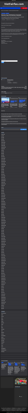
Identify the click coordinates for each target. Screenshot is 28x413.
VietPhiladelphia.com (9, 408)
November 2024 (3, 161)
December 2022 (3, 198)
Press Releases (3, 335)
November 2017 (3, 279)
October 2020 (3, 223)
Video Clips (2, 351)
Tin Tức (2, 343)
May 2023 (2, 190)
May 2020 (2, 231)
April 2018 (2, 271)
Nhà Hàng (2, 329)
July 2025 (2, 150)
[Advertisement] (14, 51)
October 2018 (3, 262)
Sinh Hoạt (2, 340)
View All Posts (15, 82)
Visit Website (9, 82)
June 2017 (2, 287)
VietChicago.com (4, 408)
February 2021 (3, 217)
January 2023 (3, 196)
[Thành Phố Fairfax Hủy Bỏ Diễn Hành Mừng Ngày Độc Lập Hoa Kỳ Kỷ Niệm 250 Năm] (5, 100)
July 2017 (2, 286)
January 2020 (3, 238)
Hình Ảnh (2, 322)
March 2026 (2, 140)
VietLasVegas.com (13, 410)
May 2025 (2, 153)
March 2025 (2, 156)
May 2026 (2, 139)
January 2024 (3, 177)
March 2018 (2, 273)
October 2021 (3, 206)
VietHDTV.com (23, 409)
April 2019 (2, 252)
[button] (1, 8)
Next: (20, 87)
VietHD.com (17, 410)
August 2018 (3, 265)
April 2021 (2, 214)
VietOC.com (24, 410)
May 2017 (2, 289)
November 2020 (3, 222)
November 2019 (3, 241)
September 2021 (3, 207)
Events (2, 319)
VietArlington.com (19, 408)
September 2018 (3, 263)
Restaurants (3, 338)
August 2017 (3, 284)
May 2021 (2, 212)
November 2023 (3, 180)
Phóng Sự (2, 332)
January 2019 (3, 257)
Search (2, 127)
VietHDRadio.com (4, 410)
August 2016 (3, 303)
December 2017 (3, 278)
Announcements (3, 13)
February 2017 (3, 294)
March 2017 (2, 292)
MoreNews (16, 412)
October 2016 (3, 300)
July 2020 (2, 228)
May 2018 (2, 270)
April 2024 (2, 172)
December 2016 (3, 297)
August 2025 (3, 148)
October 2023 (3, 182)
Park (2, 330)
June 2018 (2, 268)
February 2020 (3, 236)
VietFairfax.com (14, 4)
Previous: (7, 87)
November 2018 (3, 260)
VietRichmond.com (8, 409)
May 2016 (2, 308)
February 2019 (3, 255)
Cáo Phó (2, 316)
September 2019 (3, 244)
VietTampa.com (24, 408)
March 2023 (2, 193)
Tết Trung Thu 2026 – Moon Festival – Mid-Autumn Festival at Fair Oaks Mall (4, 366)
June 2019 (2, 249)
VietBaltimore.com (14, 408)
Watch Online (25, 8)
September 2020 (3, 225)
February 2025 (3, 158)
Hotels (2, 324)
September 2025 (3, 147)
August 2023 (3, 185)
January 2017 (3, 295)
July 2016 (2, 305)
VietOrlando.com (18, 409)
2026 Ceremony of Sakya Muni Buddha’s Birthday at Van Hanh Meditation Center (13, 105)
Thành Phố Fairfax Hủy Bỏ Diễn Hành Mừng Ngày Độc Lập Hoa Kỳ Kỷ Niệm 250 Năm (5, 105)
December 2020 (3, 220)
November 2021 (3, 204)
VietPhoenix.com (9, 410)
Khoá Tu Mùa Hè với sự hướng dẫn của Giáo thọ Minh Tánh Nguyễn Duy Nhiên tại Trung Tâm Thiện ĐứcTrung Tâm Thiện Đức (10, 369)
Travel (2, 346)
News (2, 327)
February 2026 (3, 142)
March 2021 (2, 215)
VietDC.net (4, 409)
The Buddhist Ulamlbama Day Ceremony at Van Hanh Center (9, 121)
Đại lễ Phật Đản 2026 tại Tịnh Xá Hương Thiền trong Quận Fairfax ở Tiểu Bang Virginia (23, 105)
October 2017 (3, 281)
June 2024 (2, 169)
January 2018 (3, 276)
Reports (2, 337)
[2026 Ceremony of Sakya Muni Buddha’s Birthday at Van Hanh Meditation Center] (14, 100)
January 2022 (3, 201)
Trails (2, 345)
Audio (2, 314)
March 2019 (2, 254)
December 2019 (3, 239)
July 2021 (2, 209)
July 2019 (2, 247)
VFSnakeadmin (3, 19)
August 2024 (3, 166)
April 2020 (2, 233)
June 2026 (2, 137)
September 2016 (3, 302)
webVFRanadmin (3, 107)
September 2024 (3, 164)
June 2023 (2, 188)
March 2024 (2, 174)
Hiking (2, 321)
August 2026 (3, 134)
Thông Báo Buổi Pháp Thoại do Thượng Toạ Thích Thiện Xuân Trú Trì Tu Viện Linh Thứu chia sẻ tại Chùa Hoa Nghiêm (17, 369)
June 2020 (2, 230)
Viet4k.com (21, 410)
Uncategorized (7, 13)
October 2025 (3, 145)
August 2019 (3, 246)
